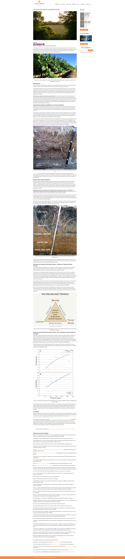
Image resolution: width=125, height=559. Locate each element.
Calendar (82, 4)
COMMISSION (57, 4)
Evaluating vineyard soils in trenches (42, 463)
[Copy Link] (38, 44)
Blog (78, 4)
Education (68, 4)
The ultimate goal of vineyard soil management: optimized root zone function (49, 449)
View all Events (84, 29)
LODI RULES (63, 4)
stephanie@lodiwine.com (56, 542)
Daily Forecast (84, 43)
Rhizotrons (35, 173)
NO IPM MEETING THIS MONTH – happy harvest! (87, 14)
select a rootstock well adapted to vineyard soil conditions (60, 419)
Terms (54, 557)
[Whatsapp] (44, 44)
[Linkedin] (42, 44)
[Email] (36, 44)
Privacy (51, 557)
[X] (40, 44)
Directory (88, 4)
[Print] (34, 44)
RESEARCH (74, 4)
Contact (47, 557)
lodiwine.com (70, 549)
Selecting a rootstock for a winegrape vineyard (44, 465)
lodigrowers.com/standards (66, 551)
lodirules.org (74, 551)
